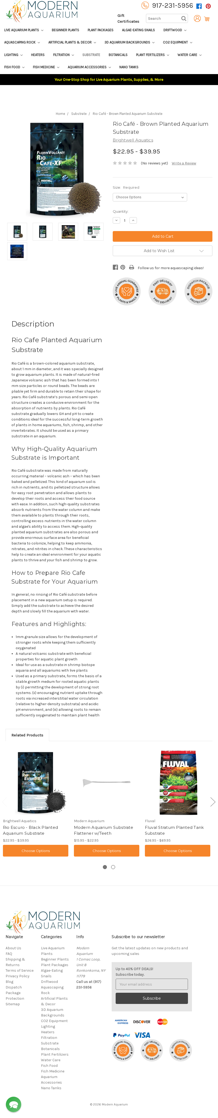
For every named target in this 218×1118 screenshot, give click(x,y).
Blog (9, 981)
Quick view (35, 782)
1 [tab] (105, 867)
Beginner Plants (65, 30)
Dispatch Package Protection (15, 993)
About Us (13, 948)
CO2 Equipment (176, 42)
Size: (126, 187)
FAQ (9, 953)
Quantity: (120, 211)
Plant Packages (101, 30)
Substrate (91, 55)
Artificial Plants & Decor (70, 42)
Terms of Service (19, 970)
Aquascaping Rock (20, 42)
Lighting (11, 55)
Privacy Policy (18, 976)
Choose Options (36, 851)
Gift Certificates (128, 18)
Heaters (38, 55)
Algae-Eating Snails (138, 30)
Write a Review (184, 163)
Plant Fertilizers (151, 55)
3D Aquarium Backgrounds (127, 42)
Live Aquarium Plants (22, 30)
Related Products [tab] (27, 735)
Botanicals (118, 55)
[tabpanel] (35, 803)
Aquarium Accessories (87, 67)
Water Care (188, 55)
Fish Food (12, 67)
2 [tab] (113, 867)
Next (212, 802)
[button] (13, 1104)
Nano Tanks (129, 67)
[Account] (196, 18)
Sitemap (13, 1004)
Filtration (61, 55)
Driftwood (173, 30)
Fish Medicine (44, 67)
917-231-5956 (172, 5)
